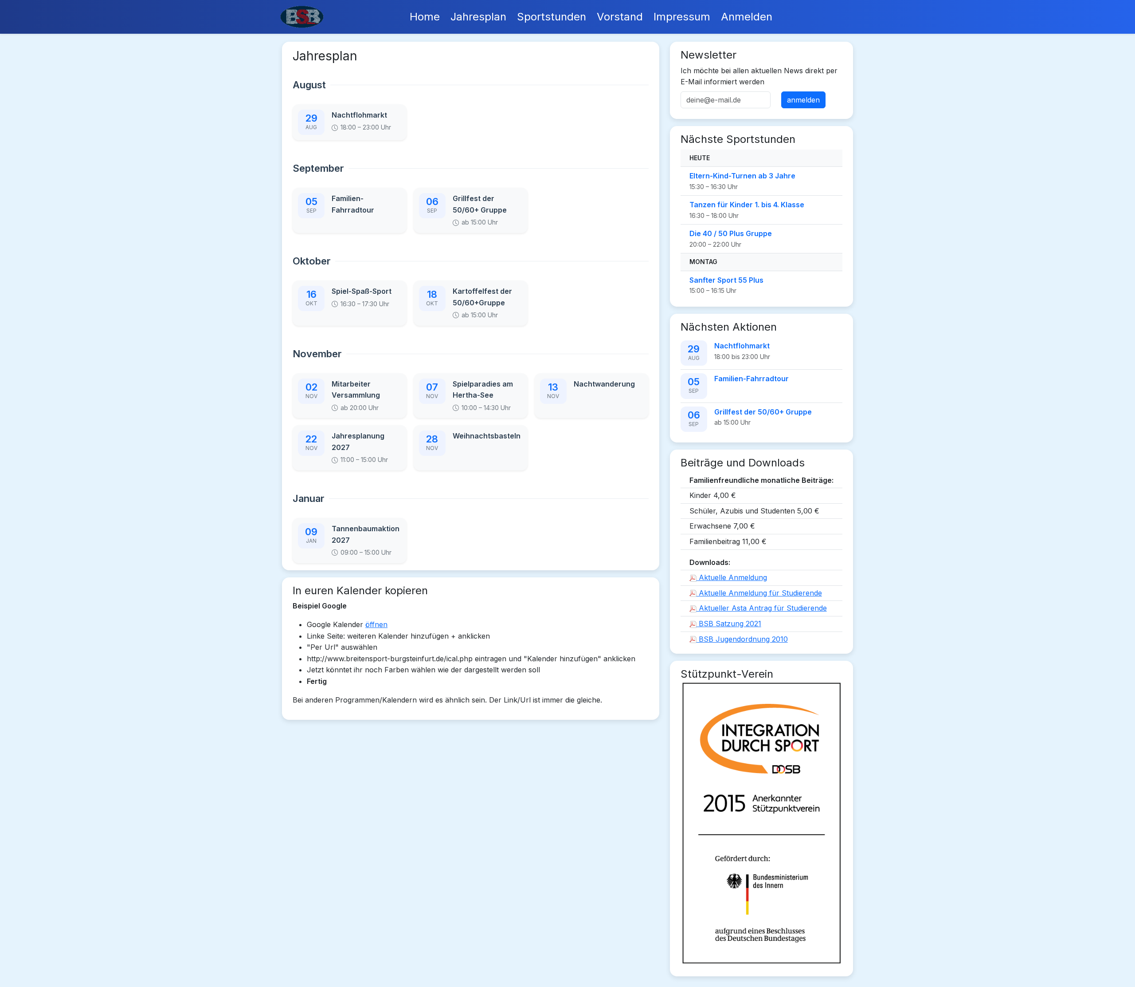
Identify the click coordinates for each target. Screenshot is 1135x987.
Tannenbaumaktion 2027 (365, 534)
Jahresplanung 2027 (358, 441)
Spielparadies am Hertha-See (483, 389)
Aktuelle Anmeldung (732, 577)
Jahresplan (478, 16)
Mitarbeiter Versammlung (356, 389)
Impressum (682, 16)
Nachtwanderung (604, 383)
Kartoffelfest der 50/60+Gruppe (482, 297)
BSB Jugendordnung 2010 (742, 639)
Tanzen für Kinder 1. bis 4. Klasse (746, 204)
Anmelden (746, 16)
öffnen (376, 624)
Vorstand (620, 16)
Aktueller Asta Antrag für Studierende (762, 608)
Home (425, 16)
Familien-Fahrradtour (353, 204)
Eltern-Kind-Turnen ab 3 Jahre (742, 175)
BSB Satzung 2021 (729, 623)
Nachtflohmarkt (359, 115)
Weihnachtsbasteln (487, 435)
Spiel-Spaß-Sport (361, 291)
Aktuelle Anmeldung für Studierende (759, 592)
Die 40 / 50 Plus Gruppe (730, 233)
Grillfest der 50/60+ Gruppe (480, 204)
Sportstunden (551, 16)
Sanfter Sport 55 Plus (726, 280)
